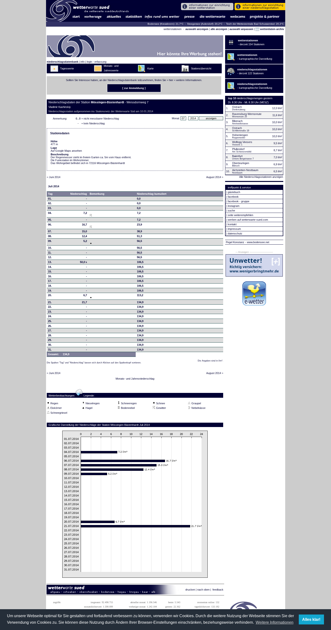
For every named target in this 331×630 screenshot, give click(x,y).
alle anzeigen (219, 29)
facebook (233, 196)
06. (50, 224)
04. (50, 212)
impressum (234, 228)
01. (50, 198)
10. (50, 247)
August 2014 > (214, 177)
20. (50, 295)
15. (50, 271)
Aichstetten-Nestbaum (245, 170)
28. (50, 335)
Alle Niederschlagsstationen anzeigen (261, 176)
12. (50, 257)
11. (49, 252)
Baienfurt (237, 156)
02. (50, 203)
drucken (190, 589)
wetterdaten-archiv (271, 29)
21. (50, 302)
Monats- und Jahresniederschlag (135, 378)
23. (50, 311)
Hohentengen (240, 135)
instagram (233, 205)
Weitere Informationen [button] (274, 622)
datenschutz (235, 233)
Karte (150, 68)
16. (50, 276)
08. (50, 236)
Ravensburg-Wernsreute (246, 113)
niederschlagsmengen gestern (254, 98)
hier (171, 80)
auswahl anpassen (241, 29)
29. (50, 339)
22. (50, 306)
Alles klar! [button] (311, 619)
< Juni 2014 (53, 177)
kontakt (232, 224)
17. (50, 280)
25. (50, 321)
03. (50, 208)
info (82, 61)
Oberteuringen (240, 163)
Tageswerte (67, 68)
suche (231, 210)
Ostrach (237, 106)
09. (50, 241)
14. (50, 266)
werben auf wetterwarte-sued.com (248, 219)
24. (50, 316)
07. (50, 231)
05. (50, 219)
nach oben (203, 589)
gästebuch (234, 192)
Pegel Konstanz (235, 242)
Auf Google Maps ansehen (66, 150)
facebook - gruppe (238, 201)
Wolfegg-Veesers (242, 142)
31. (50, 349)
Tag (50, 193)
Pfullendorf (238, 149)
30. (50, 344)
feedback (218, 589)
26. (50, 325)
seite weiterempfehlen (240, 215)
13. (50, 262)
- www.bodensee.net (257, 242)
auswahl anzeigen (196, 29)
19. (50, 290)
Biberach (237, 121)
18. (50, 285)
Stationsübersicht (201, 68)
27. (50, 330)
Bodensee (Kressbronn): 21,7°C (166, 23)
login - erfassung (96, 61)
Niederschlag (78, 193)
